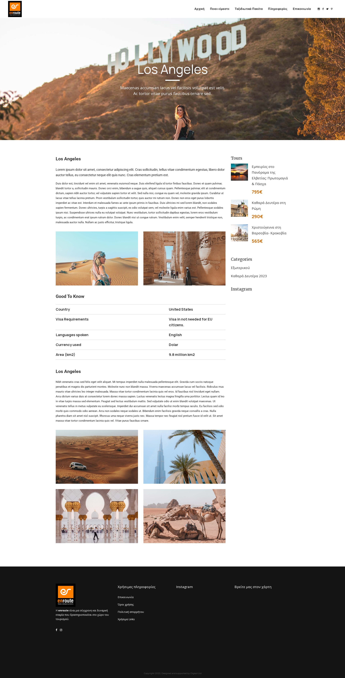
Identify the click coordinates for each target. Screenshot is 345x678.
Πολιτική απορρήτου (131, 612)
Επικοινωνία (126, 597)
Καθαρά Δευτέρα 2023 (249, 276)
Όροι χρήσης (126, 604)
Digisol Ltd (195, 673)
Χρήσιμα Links (126, 619)
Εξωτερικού (240, 267)
